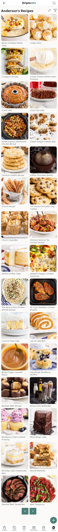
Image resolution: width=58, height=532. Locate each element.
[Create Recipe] (53, 520)
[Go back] (4, 3)
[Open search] (54, 3)
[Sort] (49, 10)
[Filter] (55, 10)
